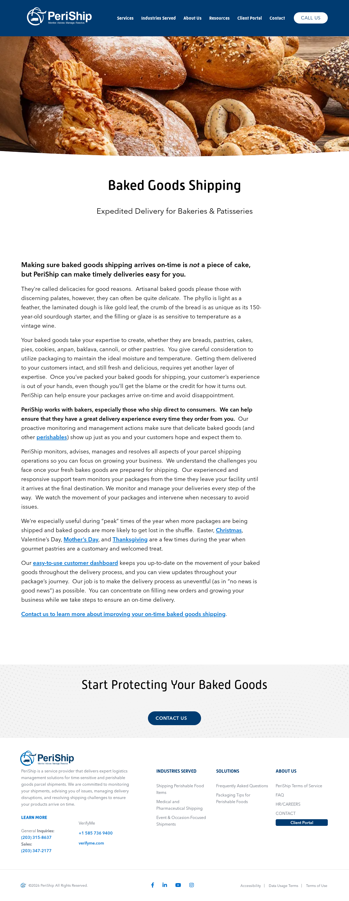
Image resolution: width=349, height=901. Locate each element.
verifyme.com (91, 843)
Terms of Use (316, 885)
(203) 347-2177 (36, 850)
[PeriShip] (59, 4)
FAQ (280, 794)
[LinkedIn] (164, 885)
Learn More (36, 817)
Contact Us (172, 718)
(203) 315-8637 (36, 837)
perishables (52, 437)
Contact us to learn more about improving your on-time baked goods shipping (123, 614)
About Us (286, 771)
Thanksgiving (130, 539)
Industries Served (176, 771)
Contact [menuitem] (277, 18)
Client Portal (301, 822)
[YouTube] (178, 885)
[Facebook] (152, 885)
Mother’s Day (81, 539)
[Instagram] (191, 885)
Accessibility (250, 885)
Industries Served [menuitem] (158, 18)
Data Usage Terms (283, 885)
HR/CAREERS (288, 804)
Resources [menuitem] (219, 18)
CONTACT (286, 813)
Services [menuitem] (125, 18)
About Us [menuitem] (192, 18)
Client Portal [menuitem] (249, 18)
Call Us (311, 18)
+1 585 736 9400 (96, 833)
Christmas (229, 530)
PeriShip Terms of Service (299, 785)
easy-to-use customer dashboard (75, 562)
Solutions (227, 771)
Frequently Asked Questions (242, 785)
